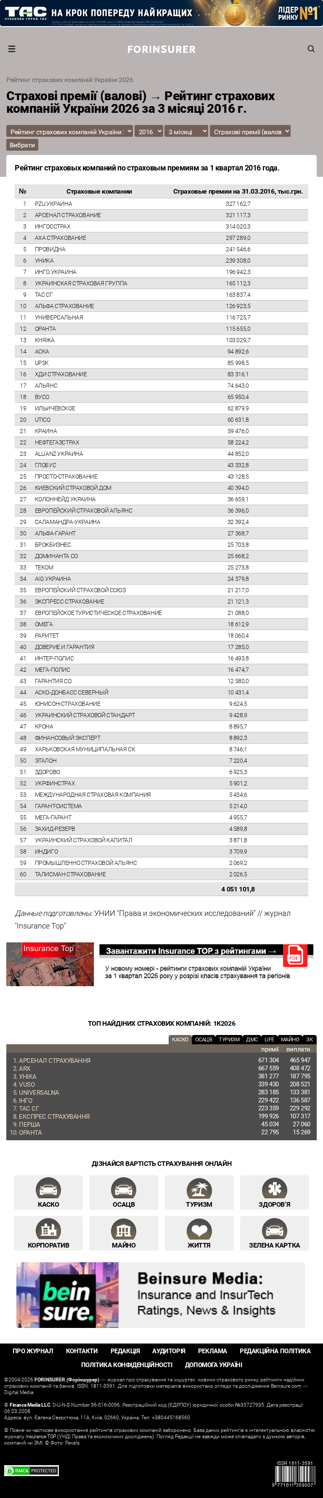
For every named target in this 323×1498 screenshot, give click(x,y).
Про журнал (33, 1351)
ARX (24, 1068)
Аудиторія (168, 1351)
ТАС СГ (29, 1108)
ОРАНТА (30, 1132)
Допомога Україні (213, 1365)
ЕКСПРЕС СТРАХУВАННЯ (54, 1116)
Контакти (82, 1351)
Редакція (125, 1351)
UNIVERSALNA (39, 1092)
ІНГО (25, 1100)
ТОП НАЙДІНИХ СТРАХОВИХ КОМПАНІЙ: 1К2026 (161, 1023)
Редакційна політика (275, 1351)
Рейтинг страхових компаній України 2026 (69, 79)
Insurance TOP (41, 1436)
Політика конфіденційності (126, 1365)
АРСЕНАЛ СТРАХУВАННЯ (55, 1060)
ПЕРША (29, 1124)
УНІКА (28, 1076)
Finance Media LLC (30, 1404)
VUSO (26, 1084)
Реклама (212, 1351)
